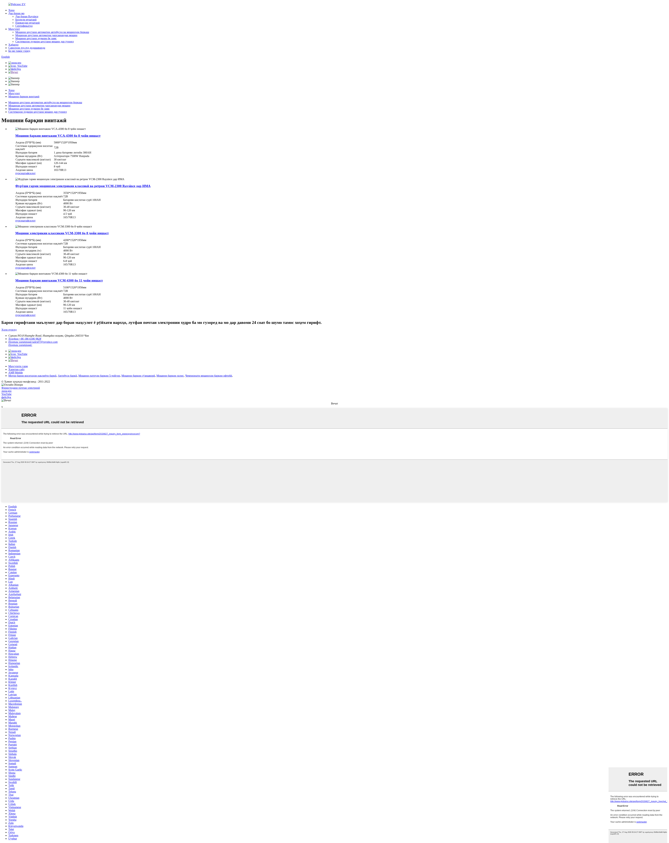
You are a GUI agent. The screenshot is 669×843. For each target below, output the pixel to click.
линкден (6, 390)
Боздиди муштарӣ (26, 19)
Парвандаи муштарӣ (27, 22)
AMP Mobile (15, 372)
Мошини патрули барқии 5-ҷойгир (99, 375)
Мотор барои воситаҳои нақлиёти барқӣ (32, 375)
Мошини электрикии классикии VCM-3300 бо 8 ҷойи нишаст (62, 233)
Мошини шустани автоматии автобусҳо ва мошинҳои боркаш (52, 32)
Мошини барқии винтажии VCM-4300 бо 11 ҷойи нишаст (59, 280)
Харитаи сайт (16, 369)
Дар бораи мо (16, 13)
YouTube (6, 394)
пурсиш (20, 173)
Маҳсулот (14, 28)
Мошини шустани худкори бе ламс (36, 38)
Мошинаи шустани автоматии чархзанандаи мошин (46, 35)
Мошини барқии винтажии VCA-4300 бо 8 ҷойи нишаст (58, 135)
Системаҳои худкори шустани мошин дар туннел (44, 41)
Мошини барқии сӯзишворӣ (138, 375)
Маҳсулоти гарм (18, 366)
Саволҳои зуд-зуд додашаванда (26, 47)
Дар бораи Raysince (26, 16)
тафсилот (30, 173)
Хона (11, 10)
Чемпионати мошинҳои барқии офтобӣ (208, 375)
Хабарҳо (13, 44)
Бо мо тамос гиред (19, 50)
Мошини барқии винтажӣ (23, 96)
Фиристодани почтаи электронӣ (20, 387)
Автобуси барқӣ (67, 375)
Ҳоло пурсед (9, 329)
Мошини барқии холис (170, 375)
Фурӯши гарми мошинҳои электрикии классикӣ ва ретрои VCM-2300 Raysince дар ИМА (83, 186)
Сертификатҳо (24, 25)
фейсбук (6, 397)
